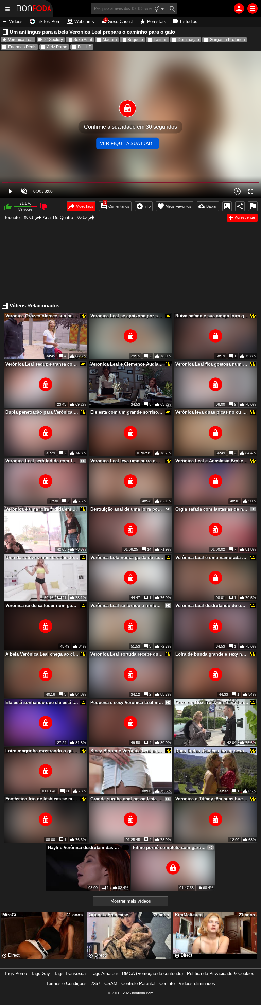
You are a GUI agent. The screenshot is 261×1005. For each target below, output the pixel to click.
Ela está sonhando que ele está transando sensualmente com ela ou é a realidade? (42, 702)
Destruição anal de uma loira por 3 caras (127, 509)
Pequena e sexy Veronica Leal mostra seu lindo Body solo (127, 702)
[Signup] (239, 8)
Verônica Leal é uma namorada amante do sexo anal (212, 557)
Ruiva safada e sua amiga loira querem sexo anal (212, 315)
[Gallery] (227, 206)
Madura (110, 40)
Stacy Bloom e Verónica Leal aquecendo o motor (127, 750)
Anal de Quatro (58, 217)
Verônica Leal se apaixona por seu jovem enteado (127, 315)
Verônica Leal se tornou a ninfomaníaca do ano (127, 605)
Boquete (135, 40)
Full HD (85, 47)
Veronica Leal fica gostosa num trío (212, 364)
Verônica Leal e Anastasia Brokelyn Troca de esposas (212, 460)
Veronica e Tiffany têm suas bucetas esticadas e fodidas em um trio (212, 798)
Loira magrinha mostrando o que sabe (42, 750)
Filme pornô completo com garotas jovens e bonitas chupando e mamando (169, 847)
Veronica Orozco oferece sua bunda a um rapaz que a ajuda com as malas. (42, 315)
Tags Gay (40, 973)
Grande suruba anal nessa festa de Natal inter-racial (127, 798)
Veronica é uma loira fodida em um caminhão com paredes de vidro (42, 509)
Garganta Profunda (227, 40)
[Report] (253, 206)
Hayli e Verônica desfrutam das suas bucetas (84, 847)
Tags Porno (15, 973)
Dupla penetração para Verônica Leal (42, 412)
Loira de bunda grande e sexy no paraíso (212, 654)
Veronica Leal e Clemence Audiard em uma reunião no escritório (127, 364)
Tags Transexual (70, 973)
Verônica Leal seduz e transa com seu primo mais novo (42, 364)
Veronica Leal (21, 40)
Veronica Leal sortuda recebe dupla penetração (127, 654)
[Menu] (252, 8)
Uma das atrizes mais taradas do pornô (42, 557)
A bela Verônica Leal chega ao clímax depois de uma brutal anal (42, 654)
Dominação (188, 40)
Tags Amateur (104, 973)
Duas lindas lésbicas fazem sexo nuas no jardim (212, 750)
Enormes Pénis (22, 47)
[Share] (240, 206)
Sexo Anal (82, 40)
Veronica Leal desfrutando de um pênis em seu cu (212, 605)
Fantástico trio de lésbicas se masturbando (42, 798)
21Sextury (53, 40)
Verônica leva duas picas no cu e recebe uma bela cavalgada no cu (212, 412)
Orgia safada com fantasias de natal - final (212, 509)
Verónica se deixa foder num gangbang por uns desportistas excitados (42, 605)
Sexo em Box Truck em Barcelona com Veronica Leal (212, 702)
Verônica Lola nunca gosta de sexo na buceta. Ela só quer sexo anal (127, 557)
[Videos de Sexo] (34, 8)
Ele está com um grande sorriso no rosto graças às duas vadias (127, 412)
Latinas (160, 40)
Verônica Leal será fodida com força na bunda (42, 460)
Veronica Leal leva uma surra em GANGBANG (127, 460)
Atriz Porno (57, 47)
